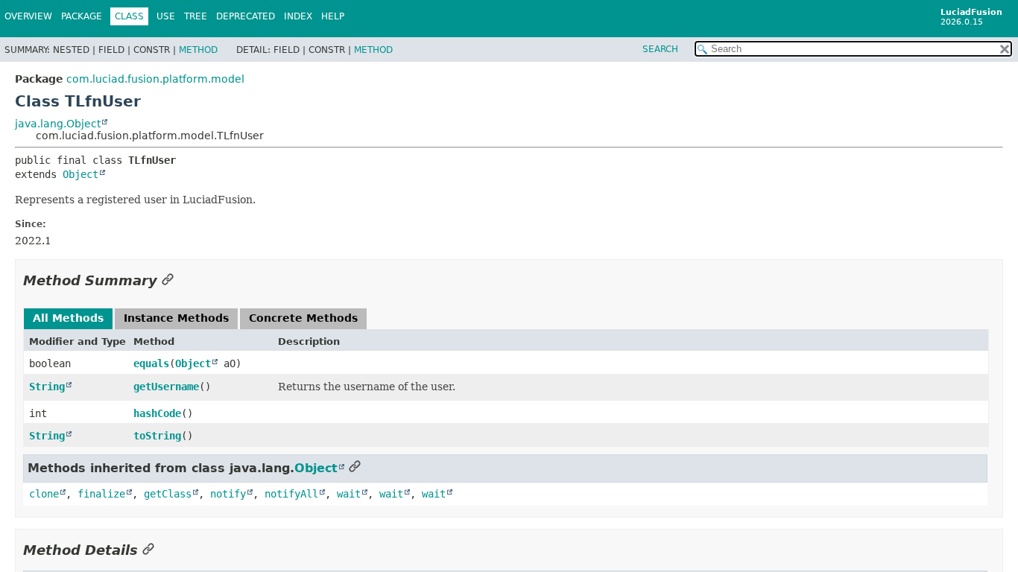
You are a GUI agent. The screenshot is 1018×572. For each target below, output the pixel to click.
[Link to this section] (168, 280)
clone (44, 494)
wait (349, 494)
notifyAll (291, 494)
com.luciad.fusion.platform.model (155, 79)
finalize (101, 494)
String (47, 387)
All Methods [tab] (68, 318)
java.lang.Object (58, 124)
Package (81, 16)
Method (198, 50)
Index (298, 16)
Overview (28, 16)
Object (80, 174)
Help (332, 16)
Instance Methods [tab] (176, 318)
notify (228, 494)
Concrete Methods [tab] (303, 318)
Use (166, 16)
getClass (168, 494)
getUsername (166, 387)
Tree (195, 16)
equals (151, 363)
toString (157, 436)
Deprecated (245, 16)
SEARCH (660, 49)
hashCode (157, 413)
